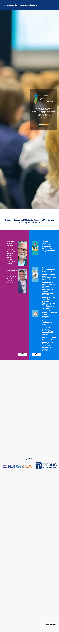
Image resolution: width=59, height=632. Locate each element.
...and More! (36, 354)
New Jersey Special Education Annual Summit (20, 5)
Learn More (22, 354)
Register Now (43, 124)
